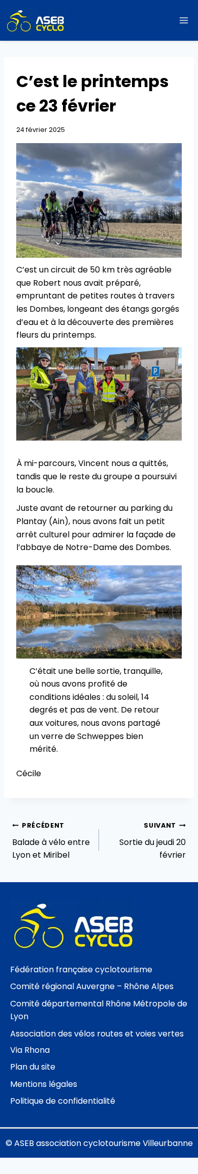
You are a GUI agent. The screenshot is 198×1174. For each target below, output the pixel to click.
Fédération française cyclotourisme (81, 969)
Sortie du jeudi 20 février (152, 841)
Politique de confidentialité (62, 1101)
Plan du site (32, 1067)
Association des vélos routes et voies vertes (97, 1034)
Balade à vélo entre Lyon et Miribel (51, 841)
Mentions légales (43, 1084)
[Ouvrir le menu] (183, 20)
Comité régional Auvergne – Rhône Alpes (92, 986)
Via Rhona (30, 1050)
